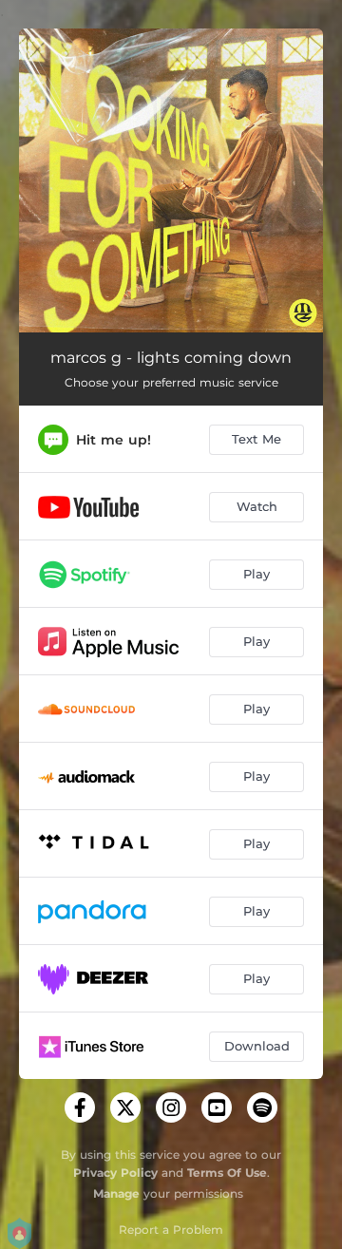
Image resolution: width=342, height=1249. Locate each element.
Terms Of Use (227, 1172)
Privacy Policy (115, 1172)
